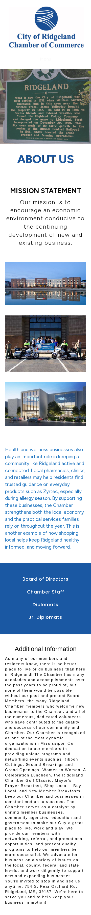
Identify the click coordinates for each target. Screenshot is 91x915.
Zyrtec (50, 491)
